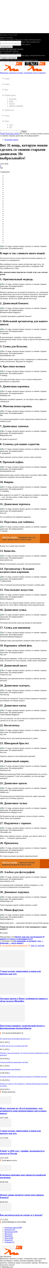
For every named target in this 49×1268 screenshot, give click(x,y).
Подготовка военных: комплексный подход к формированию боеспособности (22, 1026)
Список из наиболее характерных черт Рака (14, 1062)
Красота (7, 84)
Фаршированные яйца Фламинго (10, 1069)
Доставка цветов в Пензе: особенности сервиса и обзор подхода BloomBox (24, 999)
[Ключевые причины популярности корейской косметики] (5, 1170)
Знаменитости (9, 110)
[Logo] (11, 71)
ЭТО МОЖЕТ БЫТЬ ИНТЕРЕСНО (15, 946)
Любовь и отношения (16, 106)
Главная (7, 78)
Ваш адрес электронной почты (33, 55)
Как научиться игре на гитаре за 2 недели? (21, 1215)
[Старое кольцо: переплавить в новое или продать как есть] (12, 967)
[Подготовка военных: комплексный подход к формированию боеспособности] (12, 1021)
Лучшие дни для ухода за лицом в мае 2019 (14, 1046)
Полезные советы (10, 95)
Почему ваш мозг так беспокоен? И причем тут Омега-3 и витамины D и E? (22, 938)
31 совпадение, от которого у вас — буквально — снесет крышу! (21, 942)
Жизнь (11, 101)
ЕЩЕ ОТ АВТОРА (37, 946)
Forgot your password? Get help (11, 49)
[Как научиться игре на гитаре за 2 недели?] (5, 1211)
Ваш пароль (25, 44)
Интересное (12, 99)
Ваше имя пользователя (30, 42)
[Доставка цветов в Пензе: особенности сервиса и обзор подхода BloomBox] (12, 994)
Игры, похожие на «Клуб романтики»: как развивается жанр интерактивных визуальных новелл (23, 1111)
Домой (2, 134)
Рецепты (12, 103)
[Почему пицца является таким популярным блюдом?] (5, 1191)
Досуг (11, 125)
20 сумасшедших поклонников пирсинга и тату (15, 1038)
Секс (10, 127)
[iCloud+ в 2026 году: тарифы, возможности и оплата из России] (5, 1146)
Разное (7, 121)
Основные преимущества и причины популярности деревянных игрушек (23, 1076)
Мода (6, 89)
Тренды (7, 115)
